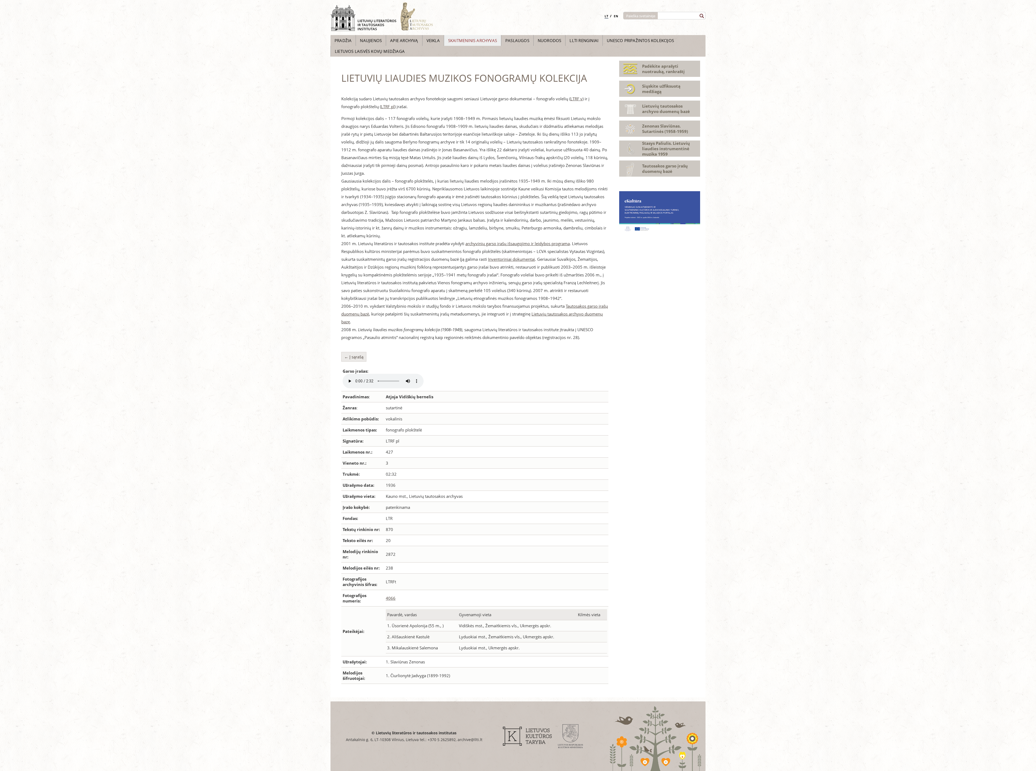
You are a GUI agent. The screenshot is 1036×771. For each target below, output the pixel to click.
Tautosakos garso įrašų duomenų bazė (665, 168)
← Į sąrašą (353, 356)
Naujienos (371, 40)
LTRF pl (387, 106)
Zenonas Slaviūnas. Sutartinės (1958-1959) (665, 128)
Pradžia (343, 40)
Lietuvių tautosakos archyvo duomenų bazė (666, 108)
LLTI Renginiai (584, 40)
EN (616, 16)
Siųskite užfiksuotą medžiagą (661, 88)
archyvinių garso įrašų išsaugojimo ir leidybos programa (517, 243)
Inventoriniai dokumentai (511, 259)
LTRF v (576, 98)
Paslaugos (517, 40)
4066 (391, 598)
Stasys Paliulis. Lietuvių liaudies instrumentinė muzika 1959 (666, 149)
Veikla (433, 40)
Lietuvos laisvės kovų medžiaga (370, 51)
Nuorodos (549, 40)
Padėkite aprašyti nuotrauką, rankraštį (663, 68)
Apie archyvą (404, 40)
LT (606, 16)
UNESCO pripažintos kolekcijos (640, 40)
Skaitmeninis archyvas (472, 40)
